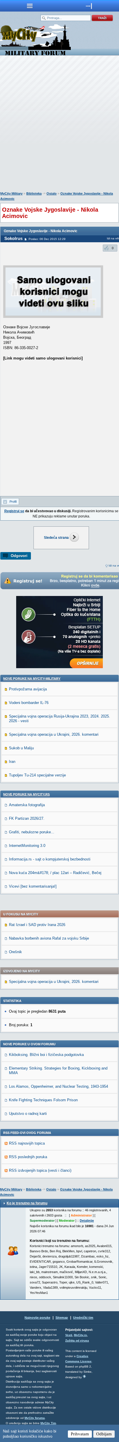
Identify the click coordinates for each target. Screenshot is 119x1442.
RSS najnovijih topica (27, 1143)
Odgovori (19, 556)
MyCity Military (11, 193)
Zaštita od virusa (77, 1340)
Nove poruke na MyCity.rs (26, 794)
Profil (13, 501)
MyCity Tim (48, 1423)
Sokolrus (13, 238)
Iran (12, 761)
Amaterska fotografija (27, 805)
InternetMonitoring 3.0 (27, 845)
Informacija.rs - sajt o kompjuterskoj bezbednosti (49, 859)
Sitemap (61, 1317)
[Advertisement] (59, 124)
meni (30, 6)
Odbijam (104, 1434)
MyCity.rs (80, 1335)
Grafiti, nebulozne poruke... (31, 832)
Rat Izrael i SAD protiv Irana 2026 (37, 925)
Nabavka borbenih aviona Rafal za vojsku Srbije (49, 938)
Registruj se (14, 511)
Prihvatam (80, 1434)
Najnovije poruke (37, 1317)
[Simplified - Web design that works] (84, 1376)
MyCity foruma (35, 1417)
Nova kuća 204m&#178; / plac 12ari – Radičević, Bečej (55, 873)
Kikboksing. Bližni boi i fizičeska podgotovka (46, 1054)
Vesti (68, 1335)
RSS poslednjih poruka (28, 1157)
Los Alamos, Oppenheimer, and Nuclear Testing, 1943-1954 (58, 1086)
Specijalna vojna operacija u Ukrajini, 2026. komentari (53, 734)
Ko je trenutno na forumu (27, 1203)
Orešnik (15, 952)
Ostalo (52, 193)
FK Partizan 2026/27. (26, 818)
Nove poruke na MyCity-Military (31, 678)
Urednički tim (83, 1317)
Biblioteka (34, 193)
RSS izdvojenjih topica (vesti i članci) (40, 1170)
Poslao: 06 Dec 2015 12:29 (47, 239)
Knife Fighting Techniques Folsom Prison (43, 1100)
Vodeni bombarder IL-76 (29, 702)
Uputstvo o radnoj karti (28, 1113)
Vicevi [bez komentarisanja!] (33, 886)
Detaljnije (87, 1220)
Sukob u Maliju (21, 748)
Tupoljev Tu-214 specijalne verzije (37, 775)
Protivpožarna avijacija (28, 689)
